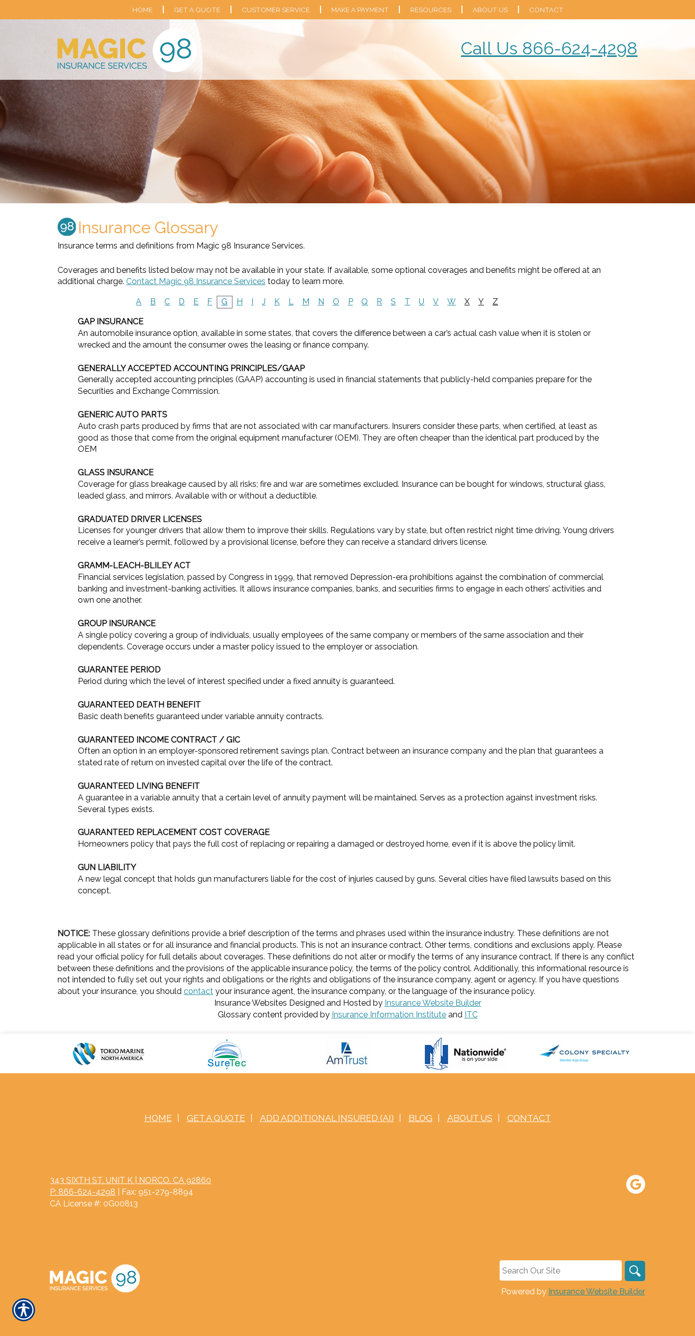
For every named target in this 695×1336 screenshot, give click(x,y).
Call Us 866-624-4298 (549, 48)
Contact (529, 1117)
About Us (470, 1117)
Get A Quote (216, 1117)
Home (158, 1117)
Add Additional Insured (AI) (327, 1117)
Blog (420, 1117)
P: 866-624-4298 (82, 1192)
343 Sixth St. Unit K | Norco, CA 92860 (130, 1180)
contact (198, 991)
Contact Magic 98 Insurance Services (196, 281)
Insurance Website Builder (433, 1003)
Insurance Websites (250, 1003)
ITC (471, 1014)
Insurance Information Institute (389, 1014)
